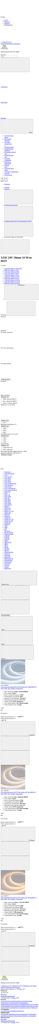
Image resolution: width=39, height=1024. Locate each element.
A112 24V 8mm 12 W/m (11, 273)
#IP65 (6, 544)
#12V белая (7, 486)
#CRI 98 (6, 539)
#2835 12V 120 (8, 511)
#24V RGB (7, 503)
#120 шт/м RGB (9, 473)
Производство (8, 1011)
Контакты (17, 43)
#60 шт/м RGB (8, 534)
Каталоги (4, 1014)
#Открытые (8, 562)
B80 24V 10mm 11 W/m (11, 270)
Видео (8, 1014)
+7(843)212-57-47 (16, 986)
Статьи (29, 1014)
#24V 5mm (7, 496)
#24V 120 (7, 495)
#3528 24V (7, 522)
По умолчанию (5, 615)
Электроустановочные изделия (13, 1007)
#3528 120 (7, 518)
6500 (5, 432)
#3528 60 (7, 524)
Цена (3, 629)
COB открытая (8, 447)
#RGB (6, 547)
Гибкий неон (6, 166)
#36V (6, 526)
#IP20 (6, 540)
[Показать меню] (18, 197)
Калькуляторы (8, 1016)
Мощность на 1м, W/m (8, 405)
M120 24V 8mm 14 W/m (11, 278)
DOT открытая (8, 449)
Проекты (7, 23)
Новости (7, 21)
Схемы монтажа (18, 1016)
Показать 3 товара (6, 454)
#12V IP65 (7, 478)
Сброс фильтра (5, 379)
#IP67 (6, 545)
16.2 (4, 422)
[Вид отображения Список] (15, 607)
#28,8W (6, 506)
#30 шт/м (7, 516)
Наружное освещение (7, 162)
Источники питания (7, 139)
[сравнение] (15, 743)
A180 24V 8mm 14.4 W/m (12, 281)
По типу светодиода (7, 348)
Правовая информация (8, 996)
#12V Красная (8, 485)
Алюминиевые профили (9, 149)
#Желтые (7, 554)
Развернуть (21, 285)
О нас (6, 20)
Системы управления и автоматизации (16, 1002)
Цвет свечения (5, 395)
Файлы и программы (29, 1016)
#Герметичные (8, 552)
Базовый (3, 330)
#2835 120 (7, 508)
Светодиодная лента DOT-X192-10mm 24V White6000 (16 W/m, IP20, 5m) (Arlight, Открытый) (18, 687)
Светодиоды (8, 175)
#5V (5, 529)
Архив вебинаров (21, 1014)
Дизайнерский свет (26, 1004)
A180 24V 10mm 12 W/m (12, 276)
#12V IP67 (7, 480)
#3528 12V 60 (8, 521)
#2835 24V (7, 513)
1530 (5, 440)
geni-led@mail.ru (15, 987)
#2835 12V (7, 509)
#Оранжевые (8, 560)
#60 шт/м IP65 (8, 532)
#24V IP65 (7, 500)
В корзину (31, 735)
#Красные (7, 557)
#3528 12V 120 (8, 519)
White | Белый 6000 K (10, 399)
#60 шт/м (7, 531)
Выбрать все (4, 397)
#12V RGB (7, 482)
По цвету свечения (6, 332)
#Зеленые (7, 555)
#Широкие (7, 568)
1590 (5, 442)
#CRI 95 (6, 537)
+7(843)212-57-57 (6, 986)
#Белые (6, 550)
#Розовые (7, 563)
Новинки (7, 184)
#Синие (6, 565)
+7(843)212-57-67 (27, 986)
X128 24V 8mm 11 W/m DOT (13, 268)
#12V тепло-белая (9, 488)
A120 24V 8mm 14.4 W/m (12, 280)
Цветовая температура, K (8, 424)
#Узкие (6, 567)
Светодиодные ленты (7, 1001)
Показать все (5, 584)
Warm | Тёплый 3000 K (10, 403)
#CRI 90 (6, 536)
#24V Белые (8, 504)
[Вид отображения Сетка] (15, 592)
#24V (6, 493)
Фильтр (3, 658)
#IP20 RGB (7, 542)
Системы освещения (7, 159)
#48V (6, 527)
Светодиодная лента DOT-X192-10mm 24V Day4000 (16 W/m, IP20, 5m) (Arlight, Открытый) (18, 793)
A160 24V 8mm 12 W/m (11, 275)
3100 (5, 428)
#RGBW (7, 549)
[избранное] (15, 757)
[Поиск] (15, 65)
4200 (5, 430)
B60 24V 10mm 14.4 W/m (12, 283)
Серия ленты (5, 443)
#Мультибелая (8, 558)
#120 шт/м (7, 472)
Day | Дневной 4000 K (10, 401)
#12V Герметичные (10, 483)
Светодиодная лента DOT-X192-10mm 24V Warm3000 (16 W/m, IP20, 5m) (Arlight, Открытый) (18, 898)
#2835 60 (7, 514)
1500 (5, 438)
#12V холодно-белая (10, 490)
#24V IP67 (7, 501)
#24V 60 (6, 498)
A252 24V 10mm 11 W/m (11, 272)
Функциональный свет (13, 1004)
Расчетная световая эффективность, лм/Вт (14, 451)
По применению (6, 363)
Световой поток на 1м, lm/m (9, 434)
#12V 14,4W (8, 477)
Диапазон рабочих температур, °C (11, 453)
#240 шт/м (7, 491)
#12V (6, 475)
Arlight (13, 998)
